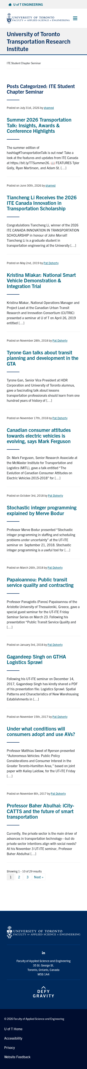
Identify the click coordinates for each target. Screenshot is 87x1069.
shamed (49, 108)
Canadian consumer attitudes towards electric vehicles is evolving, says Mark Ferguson (39, 435)
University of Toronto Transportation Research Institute (39, 41)
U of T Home (13, 1029)
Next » (39, 877)
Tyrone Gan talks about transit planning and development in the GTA (42, 358)
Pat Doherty (51, 263)
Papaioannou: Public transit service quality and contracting (40, 582)
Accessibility (13, 1038)
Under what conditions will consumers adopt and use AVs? (41, 731)
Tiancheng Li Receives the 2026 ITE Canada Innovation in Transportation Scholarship (42, 203)
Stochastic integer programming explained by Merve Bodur (41, 510)
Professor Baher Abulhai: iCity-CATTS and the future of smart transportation (40, 811)
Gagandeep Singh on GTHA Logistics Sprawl (36, 659)
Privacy (9, 1047)
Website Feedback (17, 1057)
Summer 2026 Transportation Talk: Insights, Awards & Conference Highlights (39, 125)
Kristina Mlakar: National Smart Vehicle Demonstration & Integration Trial (41, 280)
